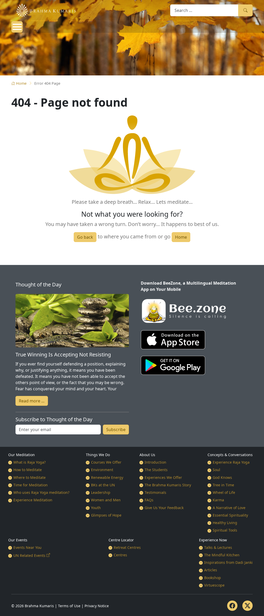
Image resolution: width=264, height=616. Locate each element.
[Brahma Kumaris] (43, 10)
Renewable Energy (107, 477)
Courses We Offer (106, 462)
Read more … (32, 401)
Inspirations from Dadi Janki (228, 562)
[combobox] (204, 10)
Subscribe (116, 429)
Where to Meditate (29, 477)
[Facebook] (232, 606)
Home (21, 83)
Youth (96, 507)
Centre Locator (121, 539)
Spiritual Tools (225, 530)
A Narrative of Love (229, 507)
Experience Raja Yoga (231, 462)
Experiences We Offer (163, 477)
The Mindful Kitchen (222, 554)
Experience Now (213, 539)
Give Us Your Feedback (164, 507)
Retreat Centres (127, 547)
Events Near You (27, 547)
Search (245, 10)
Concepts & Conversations (230, 454)
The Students (156, 469)
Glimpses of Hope (106, 515)
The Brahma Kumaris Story (168, 484)
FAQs (149, 499)
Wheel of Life (224, 492)
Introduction (155, 462)
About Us (147, 454)
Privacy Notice (97, 605)
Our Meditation (21, 454)
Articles (210, 569)
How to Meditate (27, 469)
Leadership (100, 492)
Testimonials (155, 492)
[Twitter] (247, 606)
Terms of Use (69, 605)
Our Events (17, 539)
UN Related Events (29, 555)
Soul (216, 469)
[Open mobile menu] (17, 27)
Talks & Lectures (218, 547)
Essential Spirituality (230, 515)
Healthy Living (225, 522)
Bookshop (212, 577)
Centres (120, 554)
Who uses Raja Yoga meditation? (41, 492)
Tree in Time (223, 484)
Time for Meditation (30, 484)
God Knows (222, 477)
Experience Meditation (32, 499)
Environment (102, 469)
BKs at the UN (103, 484)
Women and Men (106, 499)
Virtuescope (214, 585)
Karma (218, 499)
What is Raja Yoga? (29, 462)
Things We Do (98, 454)
